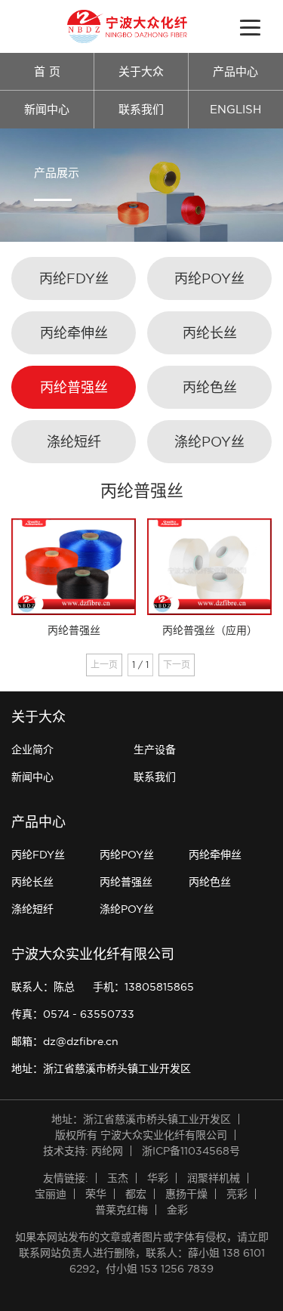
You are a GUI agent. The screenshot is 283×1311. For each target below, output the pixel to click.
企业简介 (32, 750)
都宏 (135, 1194)
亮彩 (237, 1194)
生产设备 (155, 750)
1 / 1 (140, 664)
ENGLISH (235, 109)
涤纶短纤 (74, 441)
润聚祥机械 (213, 1178)
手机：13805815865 (143, 987)
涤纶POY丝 (209, 441)
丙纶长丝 (210, 333)
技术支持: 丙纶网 (83, 1151)
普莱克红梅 (121, 1209)
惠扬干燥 (186, 1194)
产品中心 (235, 71)
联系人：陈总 (43, 987)
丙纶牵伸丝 (74, 333)
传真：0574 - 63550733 (72, 1014)
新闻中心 (46, 109)
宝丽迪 (50, 1194)
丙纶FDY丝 (74, 278)
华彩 (157, 1178)
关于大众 (141, 71)
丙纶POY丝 (209, 278)
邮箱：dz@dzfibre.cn (64, 1041)
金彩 (177, 1209)
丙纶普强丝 (74, 387)
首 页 (47, 71)
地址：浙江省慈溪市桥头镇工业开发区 (101, 1068)
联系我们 (141, 109)
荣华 (95, 1194)
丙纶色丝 (210, 387)
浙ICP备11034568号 (191, 1151)
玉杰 (117, 1178)
